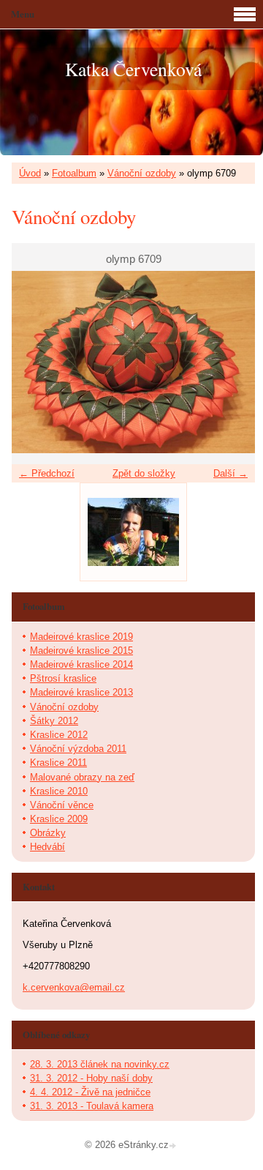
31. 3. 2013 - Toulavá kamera (91, 1105)
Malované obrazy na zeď (82, 777)
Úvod (30, 173)
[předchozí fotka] (35, 362)
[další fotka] (231, 362)
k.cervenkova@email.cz (74, 987)
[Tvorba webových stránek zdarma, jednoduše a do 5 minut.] (174, 1146)
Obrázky (48, 832)
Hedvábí (47, 846)
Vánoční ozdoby (141, 173)
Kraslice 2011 (58, 762)
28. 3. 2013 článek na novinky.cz (99, 1064)
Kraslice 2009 (59, 818)
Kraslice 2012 (59, 734)
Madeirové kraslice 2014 (81, 664)
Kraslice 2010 (59, 791)
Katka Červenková (133, 68)
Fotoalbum (74, 173)
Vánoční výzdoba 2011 (78, 748)
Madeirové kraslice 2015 (81, 650)
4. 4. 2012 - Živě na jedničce (90, 1092)
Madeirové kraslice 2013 (81, 692)
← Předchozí (47, 473)
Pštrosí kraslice (63, 678)
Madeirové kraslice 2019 (81, 636)
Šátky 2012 (54, 720)
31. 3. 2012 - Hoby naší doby (91, 1078)
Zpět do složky (144, 473)
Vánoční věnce (62, 805)
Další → (230, 473)
